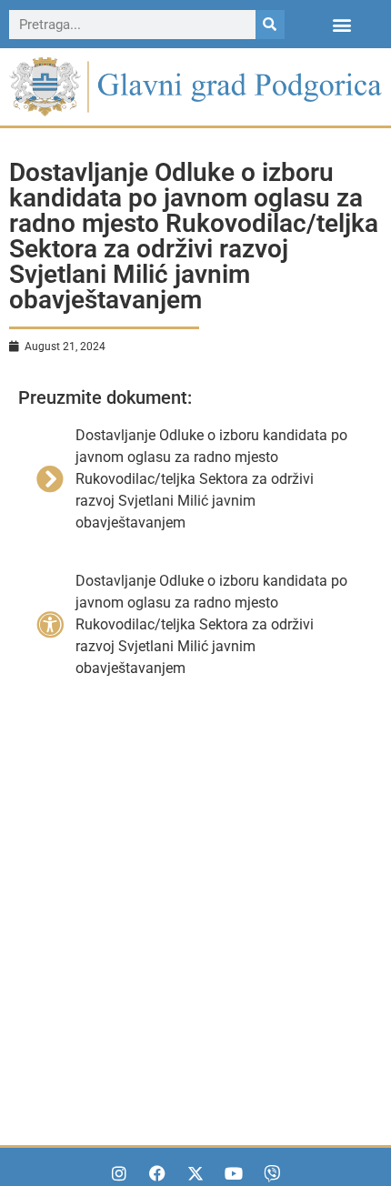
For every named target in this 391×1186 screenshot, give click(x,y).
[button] (342, 24)
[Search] (270, 24)
